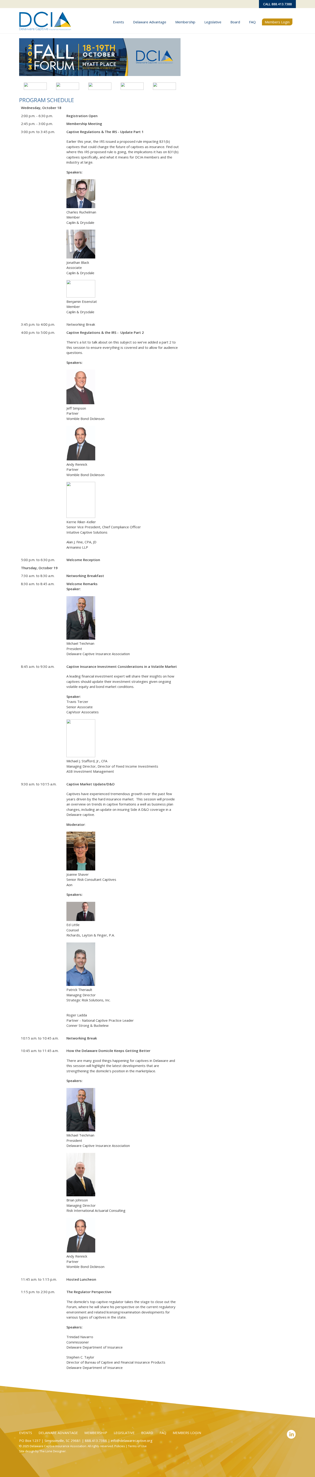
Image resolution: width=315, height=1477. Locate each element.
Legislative (212, 22)
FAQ (252, 22)
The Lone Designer (52, 1451)
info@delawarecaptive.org (131, 1440)
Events (118, 22)
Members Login (277, 22)
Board (235, 22)
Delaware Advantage (149, 22)
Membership (185, 22)
